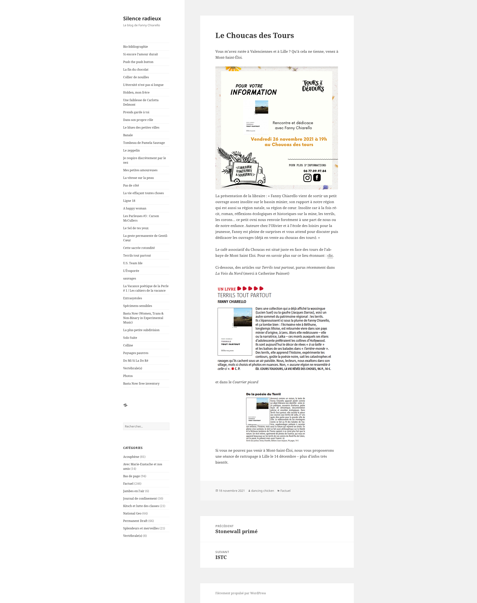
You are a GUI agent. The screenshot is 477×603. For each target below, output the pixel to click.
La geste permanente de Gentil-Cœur (145, 238)
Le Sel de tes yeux (136, 228)
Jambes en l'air (133, 491)
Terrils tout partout (137, 255)
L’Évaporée (131, 271)
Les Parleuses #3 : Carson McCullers (141, 218)
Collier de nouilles (136, 77)
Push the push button (138, 62)
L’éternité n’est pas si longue (143, 85)
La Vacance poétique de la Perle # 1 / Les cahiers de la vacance (146, 288)
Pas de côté (131, 185)
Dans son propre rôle (138, 120)
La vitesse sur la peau (138, 178)
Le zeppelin (131, 150)
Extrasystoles (132, 298)
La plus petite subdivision (141, 330)
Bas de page (131, 476)
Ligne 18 (129, 201)
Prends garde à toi (136, 112)
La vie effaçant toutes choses (143, 193)
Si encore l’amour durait (140, 54)
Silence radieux (142, 18)
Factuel (128, 484)
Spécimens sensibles (137, 306)
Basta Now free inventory (141, 383)
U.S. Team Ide (133, 263)
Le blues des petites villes (141, 127)
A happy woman (134, 208)
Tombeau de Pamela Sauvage (144, 143)
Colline (128, 345)
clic (330, 255)
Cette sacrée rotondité (139, 248)
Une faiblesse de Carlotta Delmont (141, 102)
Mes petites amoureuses (140, 170)
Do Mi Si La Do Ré (135, 361)
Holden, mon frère (136, 92)
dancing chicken (262, 491)
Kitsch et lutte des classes (141, 506)
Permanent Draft (135, 521)
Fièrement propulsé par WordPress (240, 593)
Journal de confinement (140, 498)
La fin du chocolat (136, 69)
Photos (128, 376)
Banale (128, 135)
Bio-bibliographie (135, 47)
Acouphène (131, 457)
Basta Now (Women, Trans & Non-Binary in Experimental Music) (143, 317)
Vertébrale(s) (132, 368)
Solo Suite (130, 338)
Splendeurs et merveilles (141, 528)
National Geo (132, 513)
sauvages (129, 278)
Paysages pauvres (135, 353)
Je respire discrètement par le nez (144, 160)
